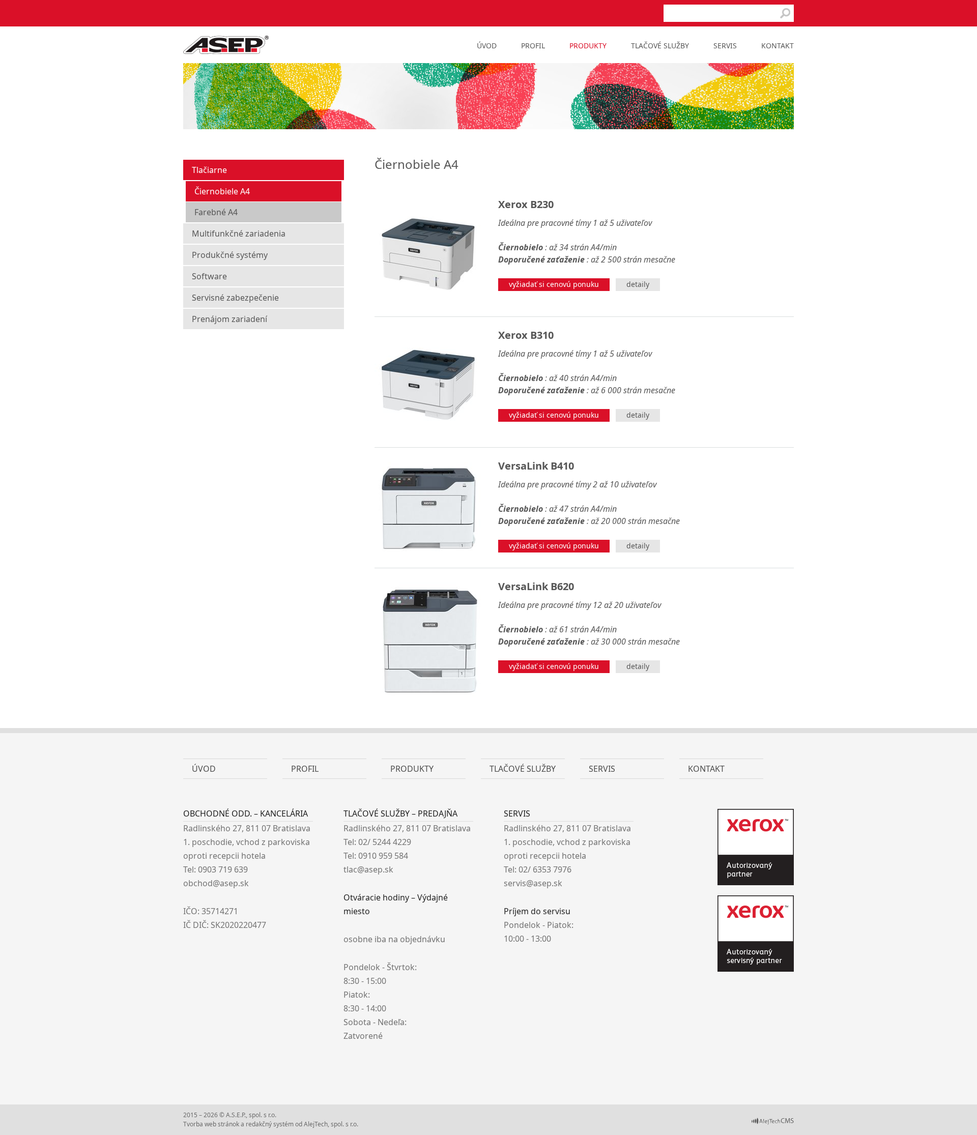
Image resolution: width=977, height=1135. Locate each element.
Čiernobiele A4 (222, 191)
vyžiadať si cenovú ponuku (554, 284)
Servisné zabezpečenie (235, 297)
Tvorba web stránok (211, 1124)
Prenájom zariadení (229, 319)
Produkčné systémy (230, 254)
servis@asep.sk (533, 883)
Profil (533, 45)
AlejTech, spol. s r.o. (331, 1124)
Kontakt (777, 45)
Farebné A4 (216, 212)
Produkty (588, 45)
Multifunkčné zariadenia (238, 233)
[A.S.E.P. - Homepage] (226, 50)
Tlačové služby (660, 45)
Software (209, 276)
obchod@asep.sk (216, 883)
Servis (725, 45)
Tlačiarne (209, 170)
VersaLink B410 (536, 466)
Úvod (487, 45)
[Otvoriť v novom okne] (773, 1122)
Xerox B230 (526, 204)
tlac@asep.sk (368, 869)
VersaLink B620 (536, 586)
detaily (637, 284)
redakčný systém (270, 1124)
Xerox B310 (526, 335)
